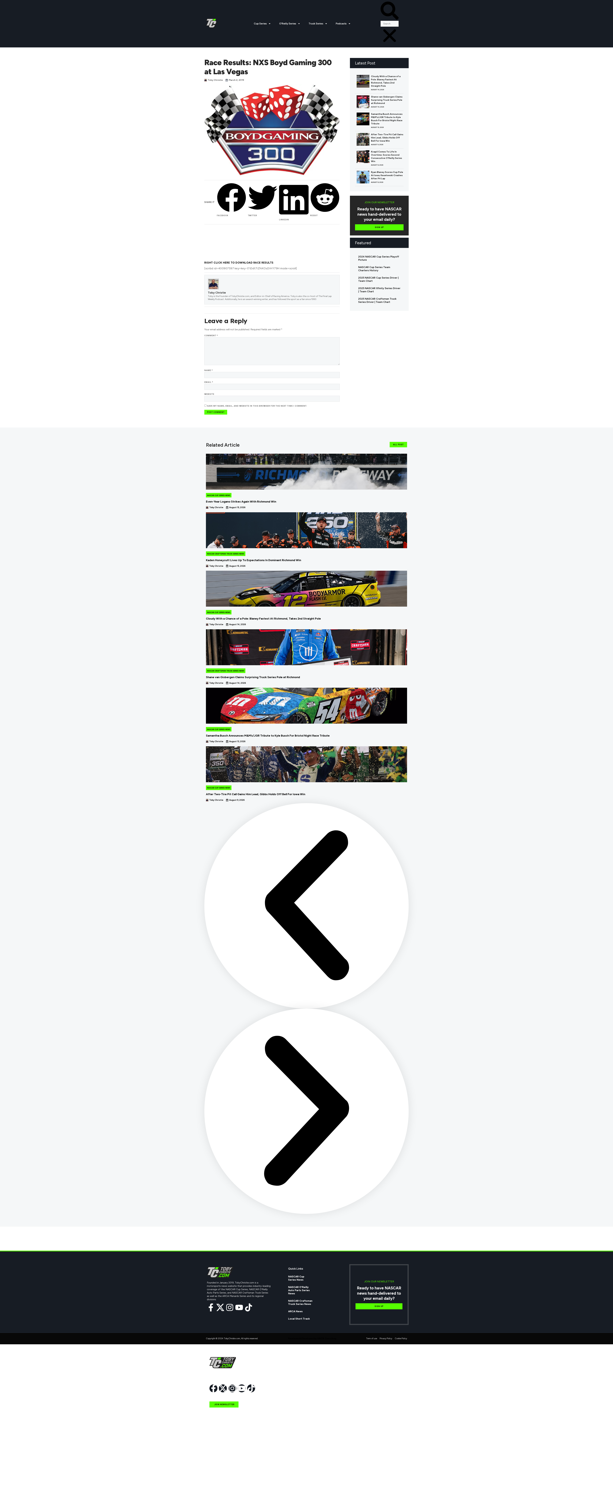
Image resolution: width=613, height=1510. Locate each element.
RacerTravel (216, 1493)
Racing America (218, 1471)
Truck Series (316, 23)
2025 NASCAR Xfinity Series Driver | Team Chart (379, 290)
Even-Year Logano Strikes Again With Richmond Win (241, 501)
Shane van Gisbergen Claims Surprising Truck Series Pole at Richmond (386, 100)
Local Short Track (299, 1318)
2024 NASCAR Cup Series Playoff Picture (378, 258)
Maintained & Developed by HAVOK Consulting (312, 1338)
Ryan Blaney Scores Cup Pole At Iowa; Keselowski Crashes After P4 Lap (387, 175)
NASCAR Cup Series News (218, 495)
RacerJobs (216, 1486)
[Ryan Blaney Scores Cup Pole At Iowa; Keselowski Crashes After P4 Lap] (363, 177)
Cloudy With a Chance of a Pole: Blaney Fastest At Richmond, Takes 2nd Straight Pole (386, 81)
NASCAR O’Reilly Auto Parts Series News (299, 1290)
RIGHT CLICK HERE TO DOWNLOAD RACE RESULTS (238, 262)
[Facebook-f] (211, 1307)
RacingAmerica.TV (220, 1479)
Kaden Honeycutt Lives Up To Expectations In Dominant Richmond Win (253, 560)
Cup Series (260, 23)
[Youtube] (239, 1307)
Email (208, 382)
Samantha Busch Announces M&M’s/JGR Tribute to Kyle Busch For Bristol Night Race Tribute (268, 735)
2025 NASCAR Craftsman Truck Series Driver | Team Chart (377, 300)
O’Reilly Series (287, 23)
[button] (390, 11)
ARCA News (295, 1311)
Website (209, 394)
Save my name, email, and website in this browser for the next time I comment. (257, 406)
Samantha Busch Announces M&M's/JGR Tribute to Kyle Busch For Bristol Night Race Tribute (386, 119)
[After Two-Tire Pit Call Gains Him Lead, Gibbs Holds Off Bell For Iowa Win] (363, 139)
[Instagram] (230, 1307)
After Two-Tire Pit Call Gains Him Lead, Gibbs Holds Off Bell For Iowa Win (387, 137)
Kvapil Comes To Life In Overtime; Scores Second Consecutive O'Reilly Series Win (386, 156)
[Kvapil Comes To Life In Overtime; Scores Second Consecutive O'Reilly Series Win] (363, 157)
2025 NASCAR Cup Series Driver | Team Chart (378, 279)
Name (208, 370)
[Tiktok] (249, 1307)
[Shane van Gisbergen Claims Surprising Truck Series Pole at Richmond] (363, 102)
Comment (211, 335)
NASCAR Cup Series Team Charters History (374, 269)
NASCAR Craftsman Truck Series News (225, 554)
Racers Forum (217, 1501)
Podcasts (341, 23)
